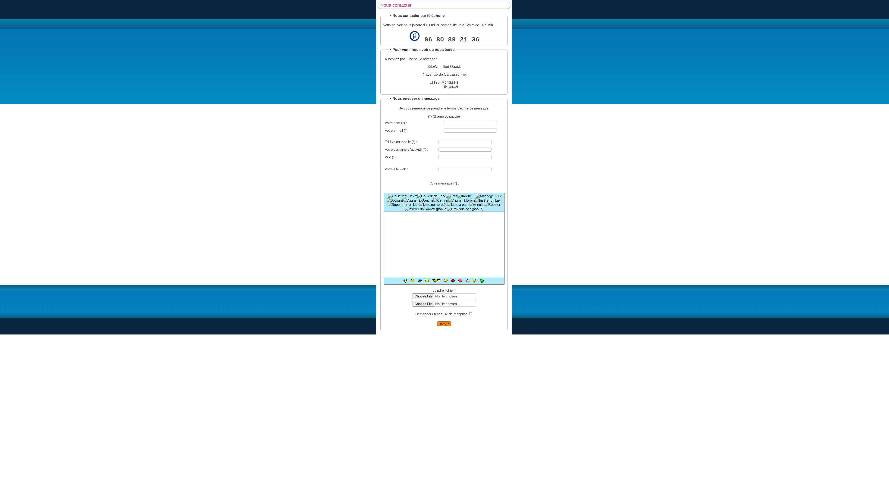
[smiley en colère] (453, 280)
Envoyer (444, 324)
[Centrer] (440, 200)
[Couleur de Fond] (431, 196)
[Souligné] (395, 200)
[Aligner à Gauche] (418, 200)
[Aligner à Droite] (461, 200)
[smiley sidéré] (436, 280)
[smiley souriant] (427, 280)
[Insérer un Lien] (488, 200)
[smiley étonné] (467, 280)
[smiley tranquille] (405, 281)
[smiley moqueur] (474, 280)
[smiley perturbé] (445, 280)
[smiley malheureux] (482, 281)
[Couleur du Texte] (402, 196)
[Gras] (451, 196)
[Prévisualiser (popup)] (465, 209)
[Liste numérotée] (433, 204)
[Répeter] (492, 204)
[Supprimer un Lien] (403, 204)
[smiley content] (420, 280)
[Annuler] (477, 204)
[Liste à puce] (458, 204)
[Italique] (464, 196)
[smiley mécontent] (460, 280)
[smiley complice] (412, 280)
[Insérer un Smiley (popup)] (426, 209)
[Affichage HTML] (490, 196)
